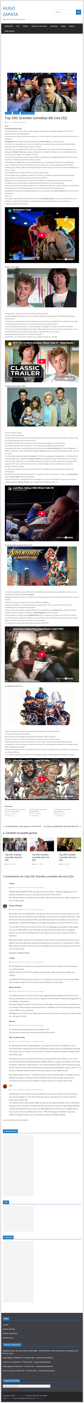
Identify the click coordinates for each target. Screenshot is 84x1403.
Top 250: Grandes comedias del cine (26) (13, 857)
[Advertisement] (42, 55)
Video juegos (9, 31)
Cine (17, 26)
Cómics (25, 26)
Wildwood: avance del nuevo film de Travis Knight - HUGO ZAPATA (26, 1351)
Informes (16, 113)
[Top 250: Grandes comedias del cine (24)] (69, 839)
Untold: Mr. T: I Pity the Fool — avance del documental (33, 1358)
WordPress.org (8, 1338)
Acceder (5, 1325)
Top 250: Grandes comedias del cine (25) (40, 857)
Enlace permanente (38, 887)
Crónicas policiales (39, 26)
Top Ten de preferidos (28, 113)
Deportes (54, 26)
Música (72, 26)
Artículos (8, 113)
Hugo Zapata (22, 122)
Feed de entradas (9, 1329)
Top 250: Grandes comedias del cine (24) (67, 857)
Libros (63, 26)
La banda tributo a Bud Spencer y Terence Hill (23, 826)
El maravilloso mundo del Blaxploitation (38, 810)
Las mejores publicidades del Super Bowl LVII (61, 826)
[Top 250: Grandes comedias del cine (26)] (15, 839)
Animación (9, 26)
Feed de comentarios (10, 1333)
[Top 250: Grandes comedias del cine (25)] (42, 839)
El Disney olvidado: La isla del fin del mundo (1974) (15, 810)
